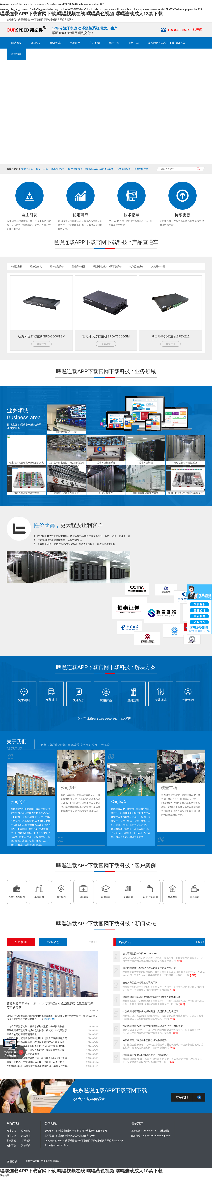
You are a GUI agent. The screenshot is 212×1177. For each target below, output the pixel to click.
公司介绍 (36, 42)
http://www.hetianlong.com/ (156, 1135)
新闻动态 (55, 42)
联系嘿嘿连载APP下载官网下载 (166, 42)
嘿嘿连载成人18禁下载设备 (99, 168)
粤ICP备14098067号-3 (56, 1145)
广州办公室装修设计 (51, 1161)
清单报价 (16, 54)
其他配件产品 (141, 168)
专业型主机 (27, 168)
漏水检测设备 (58, 168)
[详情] (180, 960)
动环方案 (114, 42)
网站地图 (4, 1175)
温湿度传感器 (75, 168)
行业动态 (53, 942)
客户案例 (94, 42)
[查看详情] (49, 1019)
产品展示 (75, 42)
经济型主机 (42, 168)
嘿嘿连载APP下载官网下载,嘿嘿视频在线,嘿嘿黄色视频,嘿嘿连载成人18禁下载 (81, 13)
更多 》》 (94, 942)
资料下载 (133, 42)
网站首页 (16, 42)
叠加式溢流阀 (33, 1161)
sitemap (118, 1140)
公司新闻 (21, 942)
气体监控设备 (124, 168)
